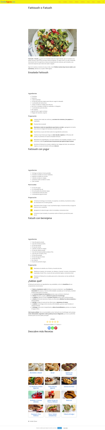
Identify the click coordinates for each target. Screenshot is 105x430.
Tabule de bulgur (69, 414)
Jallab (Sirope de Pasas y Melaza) (52, 401)
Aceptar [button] (59, 428)
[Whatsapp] (52, 327)
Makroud (69, 400)
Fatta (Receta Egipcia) (52, 387)
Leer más (65, 428)
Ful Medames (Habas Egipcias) (35, 387)
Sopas (93, 1)
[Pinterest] (55, 327)
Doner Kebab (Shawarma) (52, 414)
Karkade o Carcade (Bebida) (36, 401)
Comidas (65, 1)
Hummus (83, 1)
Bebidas (76, 1)
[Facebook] (49, 327)
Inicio (60, 1)
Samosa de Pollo (69, 386)
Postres (71, 1)
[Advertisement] (52, 20)
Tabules (98, 1)
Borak (52, 373)
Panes (88, 1)
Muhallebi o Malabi (36, 373)
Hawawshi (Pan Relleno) (36, 414)
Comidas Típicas (33, 421)
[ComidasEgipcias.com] (8, 2)
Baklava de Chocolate (69, 373)
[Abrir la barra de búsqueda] (103, 2)
